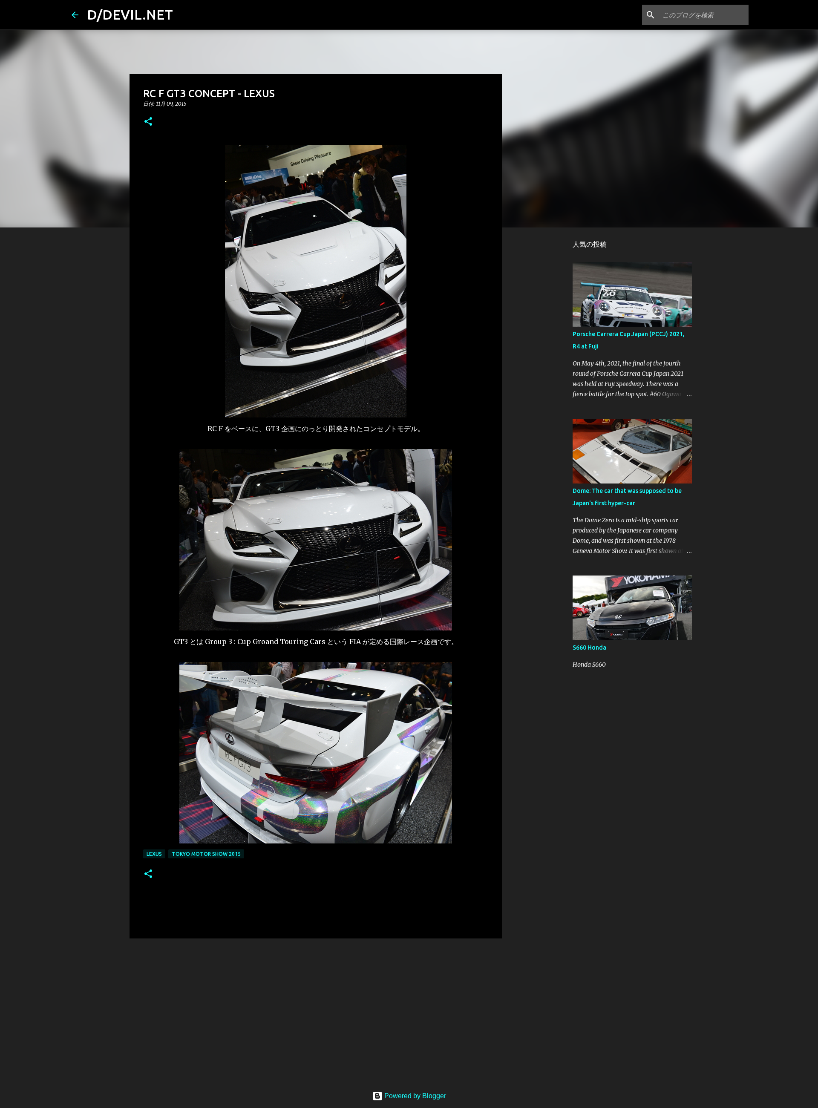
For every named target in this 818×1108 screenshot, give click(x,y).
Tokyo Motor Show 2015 (206, 854)
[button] (148, 122)
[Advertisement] (315, 1011)
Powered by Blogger (414, 1095)
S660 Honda (589, 647)
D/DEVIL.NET (130, 14)
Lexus (154, 854)
